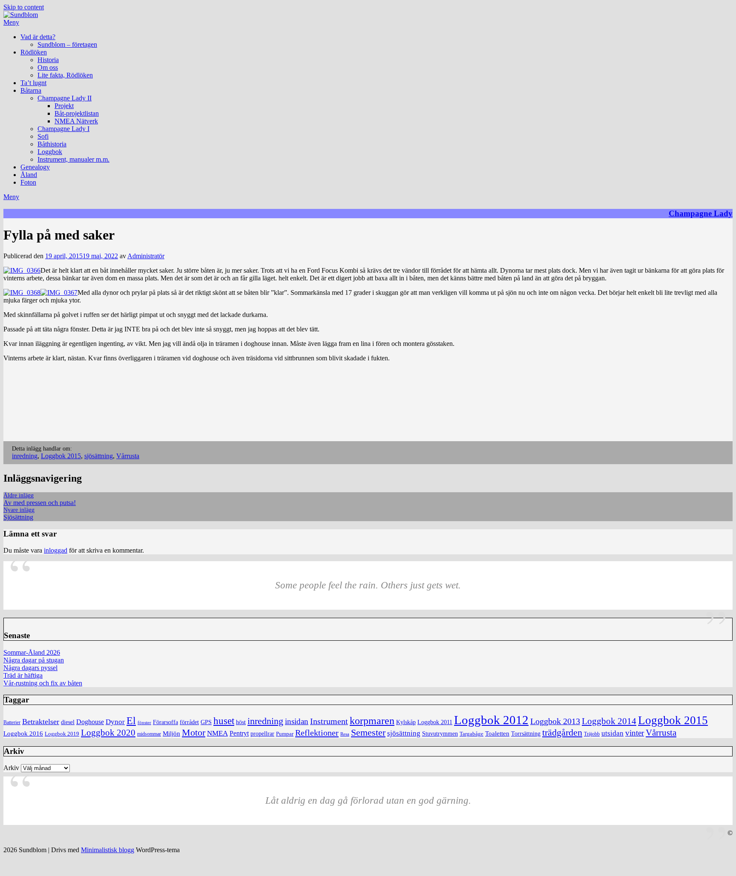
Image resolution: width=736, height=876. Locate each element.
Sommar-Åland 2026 (31, 652)
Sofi (43, 136)
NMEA (217, 733)
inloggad (55, 550)
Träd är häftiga (23, 675)
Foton (28, 182)
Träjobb (592, 734)
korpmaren (372, 720)
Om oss (47, 67)
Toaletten (497, 733)
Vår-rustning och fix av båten (42, 683)
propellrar (262, 733)
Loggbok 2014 (609, 721)
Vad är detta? (37, 36)
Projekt (64, 105)
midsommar (149, 734)
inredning (24, 455)
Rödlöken (33, 52)
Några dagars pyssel (30, 667)
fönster (144, 722)
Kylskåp (406, 722)
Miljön (171, 733)
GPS (206, 722)
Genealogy (35, 167)
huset (223, 721)
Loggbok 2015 (61, 455)
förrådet (189, 722)
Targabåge (471, 734)
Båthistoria (51, 144)
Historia (48, 59)
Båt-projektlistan (77, 113)
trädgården (562, 732)
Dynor (115, 722)
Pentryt (239, 733)
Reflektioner (317, 732)
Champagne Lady (701, 213)
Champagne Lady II (64, 98)
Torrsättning (525, 733)
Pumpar (284, 734)
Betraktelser (40, 721)
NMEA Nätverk (76, 121)
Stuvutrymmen (440, 733)
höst (241, 722)
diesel (68, 722)
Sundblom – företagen (67, 44)
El (131, 720)
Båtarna (30, 90)
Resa (344, 734)
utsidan (612, 733)
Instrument (329, 721)
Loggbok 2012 (491, 720)
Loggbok (49, 151)
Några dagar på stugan (33, 660)
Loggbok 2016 (23, 733)
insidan (296, 721)
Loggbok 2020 (108, 732)
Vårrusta (127, 455)
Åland (28, 174)
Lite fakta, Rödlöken (65, 75)
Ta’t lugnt (33, 82)
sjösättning (98, 455)
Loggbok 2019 (62, 734)
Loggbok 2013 (555, 721)
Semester (368, 733)
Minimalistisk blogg (107, 849)
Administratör (145, 256)
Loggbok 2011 (434, 722)
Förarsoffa (165, 722)
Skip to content (23, 7)
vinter (634, 732)
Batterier (11, 722)
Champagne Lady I (63, 128)
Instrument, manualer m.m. (73, 159)
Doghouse (90, 721)
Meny (11, 22)
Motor (193, 733)
